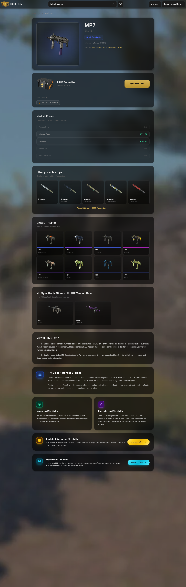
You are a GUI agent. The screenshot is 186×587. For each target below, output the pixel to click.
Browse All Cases (137, 462)
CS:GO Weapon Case (98, 47)
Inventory (155, 4)
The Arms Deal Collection (115, 47)
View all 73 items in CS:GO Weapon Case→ (93, 208)
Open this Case (137, 83)
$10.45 (143, 141)
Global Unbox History (173, 4)
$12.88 (143, 134)
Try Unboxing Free (136, 442)
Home (34, 13)
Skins (41, 13)
